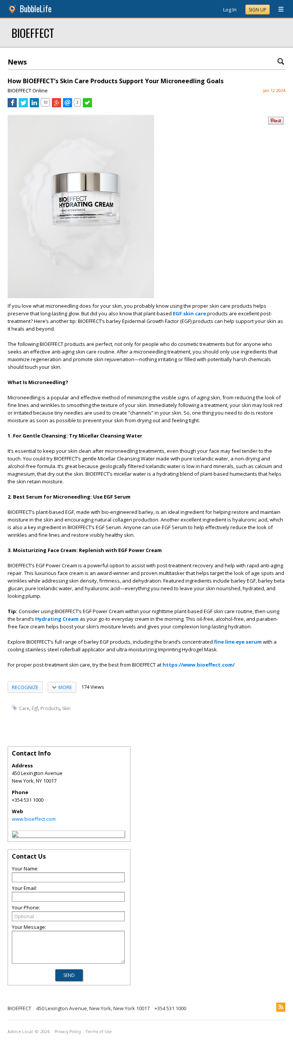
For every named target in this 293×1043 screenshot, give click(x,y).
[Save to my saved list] (87, 105)
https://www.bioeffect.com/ (199, 664)
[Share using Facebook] (12, 105)
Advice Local (20, 1031)
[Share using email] (67, 105)
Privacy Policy (68, 1031)
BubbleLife (36, 9)
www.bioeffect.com (34, 818)
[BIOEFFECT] (15, 835)
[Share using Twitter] (23, 105)
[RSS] (280, 1007)
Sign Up (257, 9)
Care (24, 708)
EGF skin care (189, 313)
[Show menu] (278, 9)
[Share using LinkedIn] (34, 105)
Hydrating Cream (57, 618)
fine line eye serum (238, 641)
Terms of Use (99, 1031)
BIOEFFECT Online (28, 90)
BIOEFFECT (32, 32)
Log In (230, 9)
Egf (35, 708)
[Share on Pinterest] (275, 123)
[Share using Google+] (56, 105)
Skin (66, 708)
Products (50, 708)
